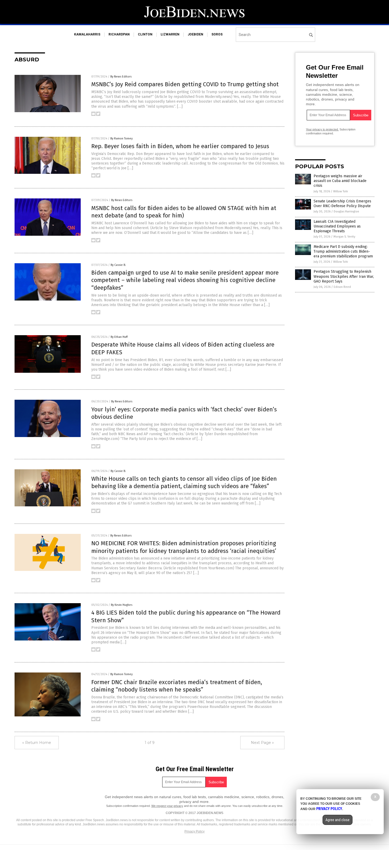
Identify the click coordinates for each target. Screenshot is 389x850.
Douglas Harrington (346, 211)
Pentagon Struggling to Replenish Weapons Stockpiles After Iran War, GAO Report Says (344, 276)
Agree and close (337, 820)
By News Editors (121, 76)
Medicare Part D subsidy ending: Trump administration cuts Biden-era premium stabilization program (343, 251)
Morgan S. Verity (344, 236)
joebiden (195, 34)
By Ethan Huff (119, 337)
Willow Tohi (340, 191)
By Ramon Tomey (121, 138)
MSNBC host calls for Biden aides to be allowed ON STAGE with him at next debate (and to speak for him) (183, 211)
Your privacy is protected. (322, 129)
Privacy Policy (194, 831)
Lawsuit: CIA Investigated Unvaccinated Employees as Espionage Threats (337, 226)
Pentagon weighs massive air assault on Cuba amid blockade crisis (340, 181)
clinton (145, 34)
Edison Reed (342, 287)
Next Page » (262, 742)
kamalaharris (87, 34)
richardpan (119, 34)
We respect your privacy (167, 805)
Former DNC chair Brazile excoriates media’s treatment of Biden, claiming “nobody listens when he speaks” (176, 686)
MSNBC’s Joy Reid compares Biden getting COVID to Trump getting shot (185, 84)
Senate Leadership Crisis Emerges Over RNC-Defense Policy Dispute (342, 203)
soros (217, 34)
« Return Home (36, 742)
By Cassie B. (118, 265)
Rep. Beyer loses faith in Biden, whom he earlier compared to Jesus (180, 146)
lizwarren (170, 34)
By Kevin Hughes (121, 605)
